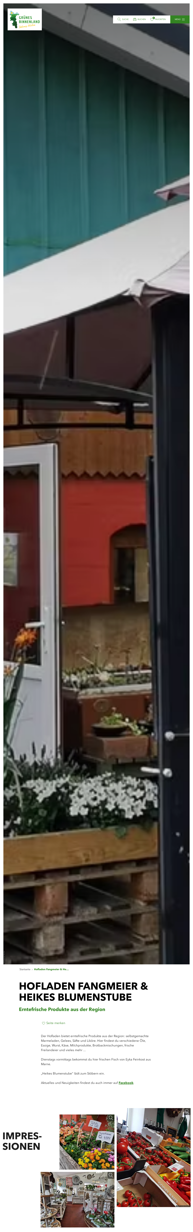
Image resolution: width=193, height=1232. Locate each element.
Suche (125, 19)
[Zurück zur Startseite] (25, 19)
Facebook (126, 1083)
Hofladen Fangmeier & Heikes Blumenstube (51, 969)
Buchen (142, 19)
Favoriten (160, 19)
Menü (178, 19)
